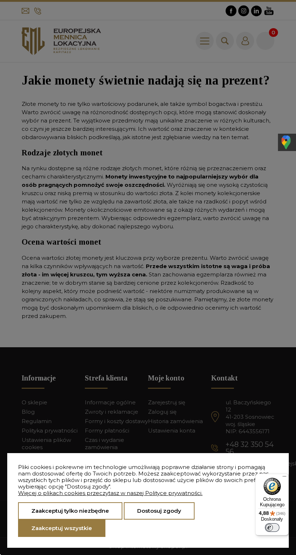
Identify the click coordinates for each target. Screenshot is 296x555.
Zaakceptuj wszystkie (61, 528)
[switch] (272, 527)
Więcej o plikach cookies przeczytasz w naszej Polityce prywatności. (110, 493)
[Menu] (284, 478)
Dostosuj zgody (159, 510)
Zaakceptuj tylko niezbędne (70, 510)
